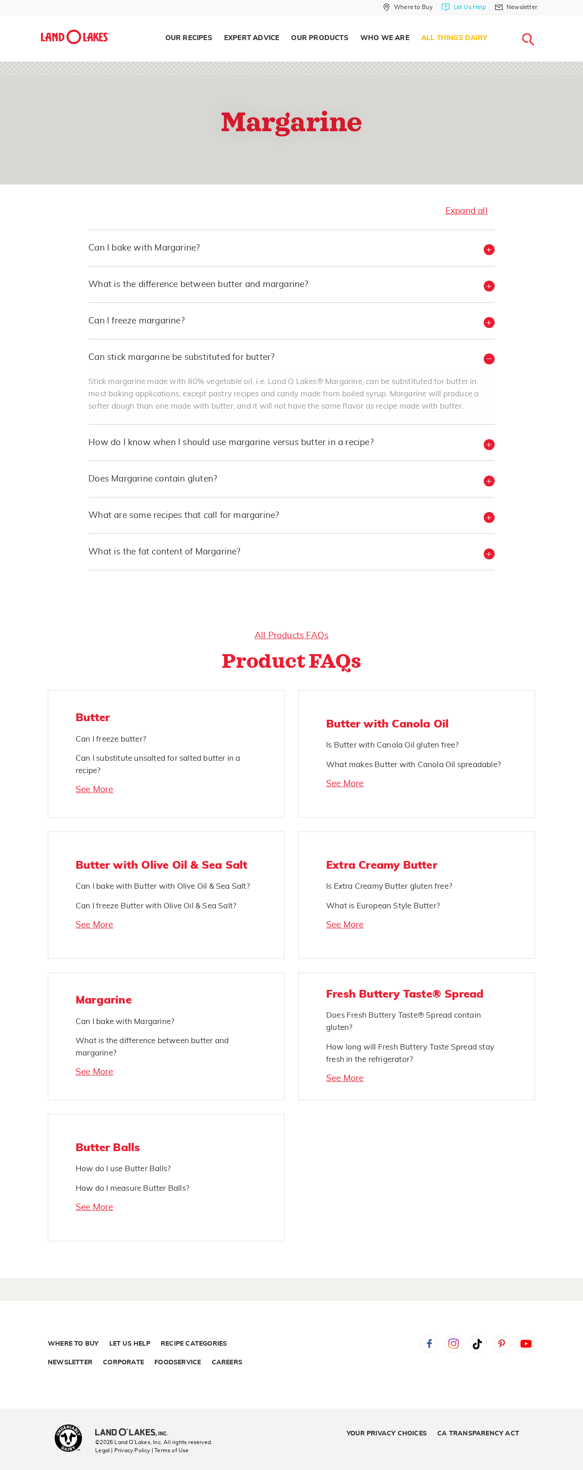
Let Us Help (129, 1344)
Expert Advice (252, 38)
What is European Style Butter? (383, 906)
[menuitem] (188, 38)
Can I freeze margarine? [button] (136, 321)
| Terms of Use (170, 1450)
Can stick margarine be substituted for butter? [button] (181, 357)
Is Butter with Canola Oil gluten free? (392, 745)
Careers (227, 1362)
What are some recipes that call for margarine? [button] (183, 515)
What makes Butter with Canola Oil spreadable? (413, 764)
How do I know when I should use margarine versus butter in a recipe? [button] (230, 442)
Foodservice (177, 1362)
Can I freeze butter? (111, 739)
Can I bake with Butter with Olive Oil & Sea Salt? (163, 886)
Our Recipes (188, 38)
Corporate (123, 1362)
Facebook (429, 1344)
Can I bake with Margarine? (125, 1021)
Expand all (466, 211)
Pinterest (502, 1344)
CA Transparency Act (478, 1433)
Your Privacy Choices (387, 1433)
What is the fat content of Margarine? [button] (164, 552)
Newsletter (70, 1362)
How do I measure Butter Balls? (132, 1188)
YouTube (526, 1344)
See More (94, 789)
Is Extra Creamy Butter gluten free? (389, 886)
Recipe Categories (194, 1344)
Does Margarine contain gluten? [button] (152, 479)
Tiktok (478, 1344)
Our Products (319, 38)
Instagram (453, 1344)
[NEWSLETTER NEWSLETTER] (544, 19)
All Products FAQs (291, 635)
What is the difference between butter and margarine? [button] (198, 284)
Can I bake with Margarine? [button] (143, 248)
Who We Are (384, 38)
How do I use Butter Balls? (123, 1169)
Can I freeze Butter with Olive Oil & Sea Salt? (156, 906)
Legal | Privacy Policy (122, 1450)
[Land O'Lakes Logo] (75, 37)
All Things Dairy (454, 38)
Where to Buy (73, 1344)
